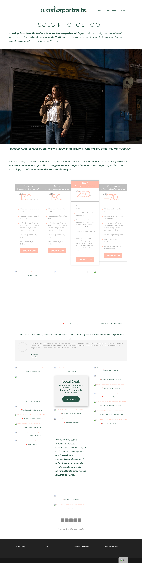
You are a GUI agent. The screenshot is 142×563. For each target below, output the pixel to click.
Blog (114, 10)
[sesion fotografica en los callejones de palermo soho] (110, 410)
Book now (29, 250)
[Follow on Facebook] (62, 520)
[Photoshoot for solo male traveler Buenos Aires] (31, 406)
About (99, 10)
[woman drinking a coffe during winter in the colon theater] (31, 432)
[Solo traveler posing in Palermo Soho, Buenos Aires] (71, 409)
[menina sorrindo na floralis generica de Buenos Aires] (31, 414)
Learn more (71, 399)
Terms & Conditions (81, 547)
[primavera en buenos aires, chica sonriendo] (71, 504)
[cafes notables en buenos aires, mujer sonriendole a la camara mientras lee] (31, 367)
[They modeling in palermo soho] (31, 423)
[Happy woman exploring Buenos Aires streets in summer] (110, 384)
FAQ (46, 547)
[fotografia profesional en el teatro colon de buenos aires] (71, 367)
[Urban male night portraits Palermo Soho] (110, 401)
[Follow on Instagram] (71, 520)
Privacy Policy (20, 547)
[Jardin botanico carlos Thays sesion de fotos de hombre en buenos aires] (31, 440)
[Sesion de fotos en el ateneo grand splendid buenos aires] (110, 393)
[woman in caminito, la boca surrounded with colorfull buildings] (31, 271)
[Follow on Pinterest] (67, 520)
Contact (122, 10)
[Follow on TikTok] (75, 520)
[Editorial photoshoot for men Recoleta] (71, 418)
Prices (107, 10)
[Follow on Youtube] (79, 520)
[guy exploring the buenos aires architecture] (110, 419)
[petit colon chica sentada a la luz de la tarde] (71, 495)
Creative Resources (111, 547)
